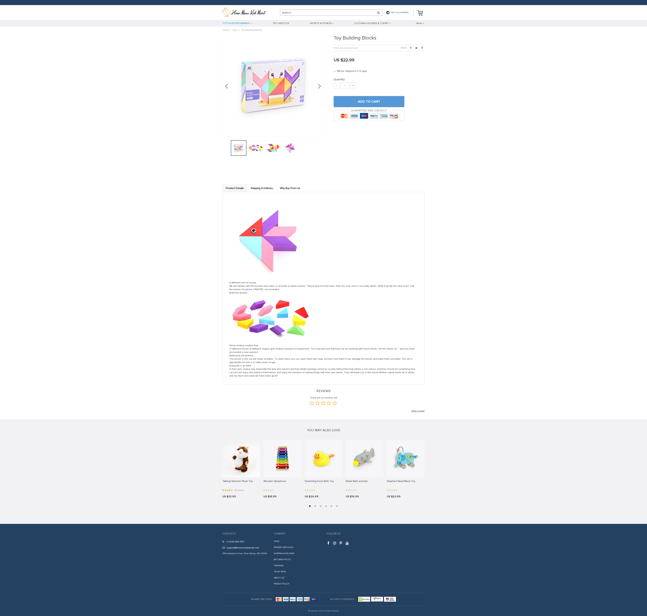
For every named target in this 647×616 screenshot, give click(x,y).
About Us (279, 578)
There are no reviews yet (346, 48)
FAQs (276, 541)
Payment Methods (283, 547)
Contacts (229, 533)
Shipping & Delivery (284, 553)
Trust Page (280, 571)
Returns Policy (282, 559)
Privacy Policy (281, 584)
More (419, 23)
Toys (235, 30)
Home (225, 30)
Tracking (279, 565)
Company (280, 533)
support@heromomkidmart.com (242, 547)
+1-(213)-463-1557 (235, 541)
